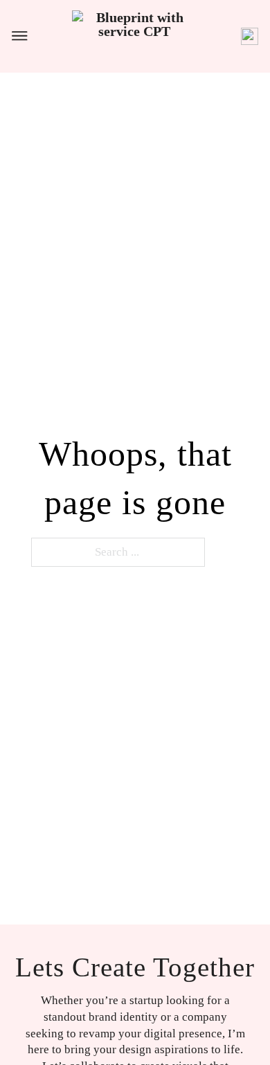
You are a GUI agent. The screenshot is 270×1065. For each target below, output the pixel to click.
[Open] (20, 36)
